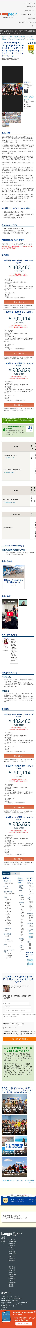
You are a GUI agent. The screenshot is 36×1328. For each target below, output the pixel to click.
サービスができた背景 (15, 1249)
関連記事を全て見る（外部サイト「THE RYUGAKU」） (18, 1181)
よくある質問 (12, 1253)
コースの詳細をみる (9, 458)
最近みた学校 (31, 18)
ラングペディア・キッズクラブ (10, 1296)
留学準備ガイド (31, 7)
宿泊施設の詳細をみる (9, 502)
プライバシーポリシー (15, 1257)
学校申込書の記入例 (14, 1276)
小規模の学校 (17, 31)
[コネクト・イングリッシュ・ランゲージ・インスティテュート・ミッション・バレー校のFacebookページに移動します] (30, 945)
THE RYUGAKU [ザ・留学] (8, 1306)
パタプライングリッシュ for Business (11, 1298)
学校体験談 (12, 1260)
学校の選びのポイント (15, 1245)
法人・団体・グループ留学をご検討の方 (27, 24)
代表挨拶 (11, 1284)
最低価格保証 (31, 52)
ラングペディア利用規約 (15, 1255)
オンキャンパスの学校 (26, 31)
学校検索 (23, 14)
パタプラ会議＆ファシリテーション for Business (14, 1302)
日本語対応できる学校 (8, 31)
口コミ (15, 873)
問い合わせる (19, 302)
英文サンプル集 (13, 1272)
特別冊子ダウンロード (15, 1270)
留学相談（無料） (13, 1267)
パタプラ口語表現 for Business (9, 1300)
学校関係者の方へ (13, 1278)
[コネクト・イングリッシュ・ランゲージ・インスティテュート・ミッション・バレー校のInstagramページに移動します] (30, 948)
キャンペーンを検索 (4, 30)
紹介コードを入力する (10, 1028)
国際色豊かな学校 (23, 30)
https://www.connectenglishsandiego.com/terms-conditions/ (30, 963)
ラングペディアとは (30, 3)
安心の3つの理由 (13, 1247)
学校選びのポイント (30, 10)
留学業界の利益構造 (14, 1251)
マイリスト (32, 14)
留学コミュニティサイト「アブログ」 (11, 1304)
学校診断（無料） (13, 1269)
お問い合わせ (31, 47)
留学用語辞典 (12, 1274)
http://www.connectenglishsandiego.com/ (31, 936)
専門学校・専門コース (17, 33)
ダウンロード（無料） (24, 1323)
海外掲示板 (4, 1308)
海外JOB (3, 1309)
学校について (6, 873)
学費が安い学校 (14, 30)
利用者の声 (12, 1258)
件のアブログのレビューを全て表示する (29, 97)
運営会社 (11, 1286)
